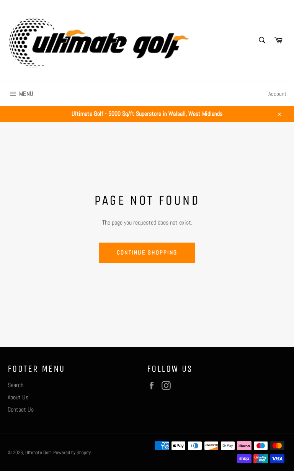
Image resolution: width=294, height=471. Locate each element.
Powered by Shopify (72, 452)
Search (15, 385)
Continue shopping (147, 252)
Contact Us (21, 409)
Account (277, 93)
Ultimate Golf (38, 452)
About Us (18, 397)
